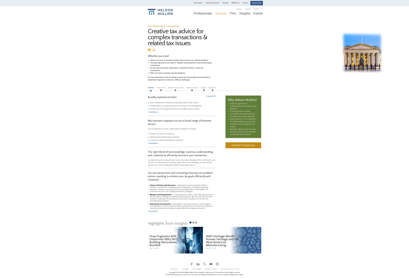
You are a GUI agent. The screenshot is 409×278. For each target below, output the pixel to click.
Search (257, 9)
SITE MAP (185, 269)
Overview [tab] (150, 88)
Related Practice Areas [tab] (176, 88)
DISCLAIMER (196, 269)
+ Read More (153, 112)
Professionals (203, 13)
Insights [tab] (203, 88)
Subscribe (256, 3)
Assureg (225, 3)
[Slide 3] (196, 222)
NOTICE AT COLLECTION (230, 269)
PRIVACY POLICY (211, 269)
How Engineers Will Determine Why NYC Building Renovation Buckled (163, 241)
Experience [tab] (212, 88)
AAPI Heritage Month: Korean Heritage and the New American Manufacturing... (222, 241)
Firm (233, 13)
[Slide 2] (193, 222)
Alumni (245, 3)
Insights (244, 13)
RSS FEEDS (174, 269)
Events (258, 13)
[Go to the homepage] (160, 12)
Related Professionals (243, 145)
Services (221, 13)
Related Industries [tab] (192, 88)
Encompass (198, 3)
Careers (239, 9)
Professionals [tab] (161, 88)
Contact (248, 9)
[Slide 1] (190, 222)
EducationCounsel (212, 3)
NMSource (235, 3)
